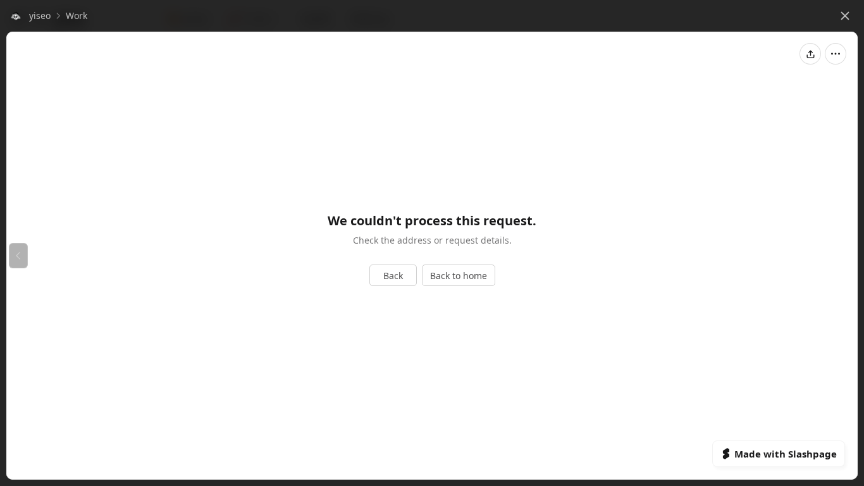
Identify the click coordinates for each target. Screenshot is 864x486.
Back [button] (393, 276)
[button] (29, 16)
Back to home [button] (458, 276)
